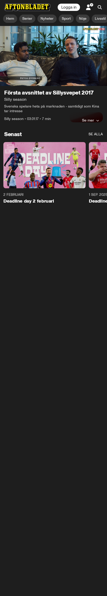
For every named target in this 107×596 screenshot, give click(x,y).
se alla (96, 134)
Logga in (68, 7)
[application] (53, 56)
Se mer (88, 120)
